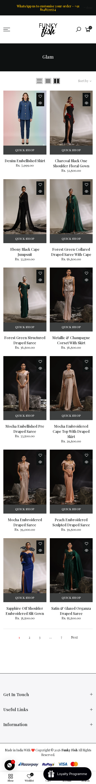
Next (74, 637)
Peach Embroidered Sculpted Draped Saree (71, 522)
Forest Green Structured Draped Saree (24, 340)
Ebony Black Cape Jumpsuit (25, 252)
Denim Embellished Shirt (25, 160)
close (9, 7)
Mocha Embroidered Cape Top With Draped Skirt (71, 431)
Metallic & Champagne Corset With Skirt (71, 340)
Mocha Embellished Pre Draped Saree (24, 429)
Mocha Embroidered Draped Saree (25, 522)
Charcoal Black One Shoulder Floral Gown (71, 163)
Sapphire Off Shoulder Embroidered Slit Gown (25, 611)
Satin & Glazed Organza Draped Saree (71, 611)
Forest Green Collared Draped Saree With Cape (71, 252)
